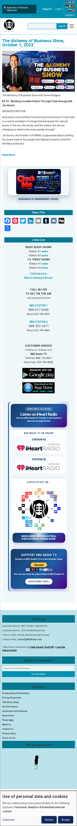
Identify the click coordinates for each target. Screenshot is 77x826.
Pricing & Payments (11, 698)
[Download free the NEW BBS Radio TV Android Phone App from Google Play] (38, 373)
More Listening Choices (38, 277)
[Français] (73, 2)
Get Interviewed (10, 706)
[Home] (9, 26)
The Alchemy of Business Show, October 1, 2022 (33, 42)
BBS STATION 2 (39, 321)
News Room (8, 715)
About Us (6, 724)
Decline (49, 819)
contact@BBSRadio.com (29, 639)
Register (47, 9)
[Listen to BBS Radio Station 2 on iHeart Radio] (38, 467)
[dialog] (38, 808)
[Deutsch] (66, 6)
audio (44, 251)
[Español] (73, 10)
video (45, 263)
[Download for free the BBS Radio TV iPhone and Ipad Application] (38, 387)
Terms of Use (8, 738)
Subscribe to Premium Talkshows (17, 9)
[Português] (73, 6)
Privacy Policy (9, 733)
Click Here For (38, 273)
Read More (8, 154)
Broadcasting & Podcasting (15, 693)
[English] (66, 2)
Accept (66, 819)
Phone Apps (8, 720)
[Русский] (70, 10)
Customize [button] (9, 819)
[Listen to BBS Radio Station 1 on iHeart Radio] (38, 447)
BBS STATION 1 (39, 305)
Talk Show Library (10, 702)
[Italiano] (70, 6)
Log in (59, 9)
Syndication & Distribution (14, 711)
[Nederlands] (70, 2)
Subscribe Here (39, 581)
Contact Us (7, 729)
